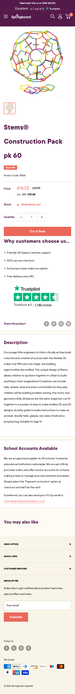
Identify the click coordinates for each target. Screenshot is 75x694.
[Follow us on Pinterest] (28, 648)
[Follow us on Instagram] (21, 648)
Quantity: (9, 217)
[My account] (60, 16)
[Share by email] (68, 324)
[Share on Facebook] (46, 324)
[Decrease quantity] (21, 217)
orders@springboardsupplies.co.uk (24, 501)
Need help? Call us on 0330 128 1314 (37, 3)
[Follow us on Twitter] (14, 648)
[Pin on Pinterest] (54, 324)
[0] (68, 16)
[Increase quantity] (42, 217)
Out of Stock (37, 231)
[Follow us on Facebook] (6, 648)
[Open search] (53, 16)
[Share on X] (61, 324)
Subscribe (16, 617)
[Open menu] (6, 16)
